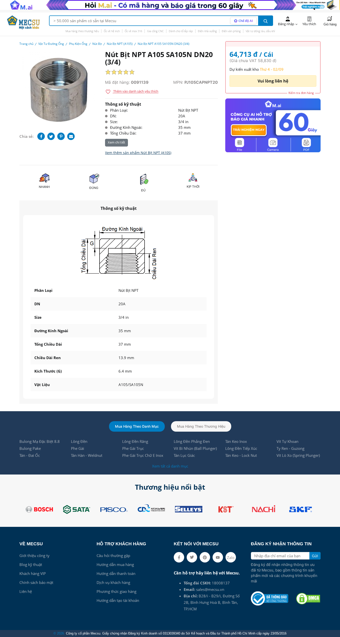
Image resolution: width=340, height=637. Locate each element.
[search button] (265, 20)
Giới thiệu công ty (34, 555)
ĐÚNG (93, 188)
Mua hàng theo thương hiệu (82, 31)
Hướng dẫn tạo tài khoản (118, 600)
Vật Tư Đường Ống (51, 44)
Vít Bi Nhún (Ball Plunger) (195, 448)
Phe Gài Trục (133, 448)
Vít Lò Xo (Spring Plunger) (298, 455)
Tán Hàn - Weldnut (86, 455)
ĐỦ (143, 190)
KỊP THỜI (193, 186)
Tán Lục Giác (184, 455)
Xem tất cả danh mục (170, 466)
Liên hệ (25, 591)
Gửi (315, 555)
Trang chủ (26, 44)
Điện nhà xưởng (207, 31)
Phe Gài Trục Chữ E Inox (142, 455)
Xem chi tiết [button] (116, 142)
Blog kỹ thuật (30, 564)
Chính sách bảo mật (36, 582)
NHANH (44, 187)
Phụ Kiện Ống (78, 44)
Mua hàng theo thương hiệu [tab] (201, 426)
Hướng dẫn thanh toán (116, 573)
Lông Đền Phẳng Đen (192, 441)
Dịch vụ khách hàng (113, 582)
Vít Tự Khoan (287, 441)
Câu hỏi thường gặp (113, 555)
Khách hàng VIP (32, 573)
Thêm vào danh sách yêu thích (135, 91)
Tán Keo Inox (236, 441)
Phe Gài (77, 448)
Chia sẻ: (26, 136)
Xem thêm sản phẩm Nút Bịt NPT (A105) (138, 152)
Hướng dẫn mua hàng (115, 564)
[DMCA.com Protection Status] (308, 598)
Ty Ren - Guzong (290, 448)
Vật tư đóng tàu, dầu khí (260, 31)
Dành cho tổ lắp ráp (181, 31)
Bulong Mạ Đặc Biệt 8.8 (39, 441)
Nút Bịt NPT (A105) (120, 44)
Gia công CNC (155, 31)
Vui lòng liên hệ (273, 81)
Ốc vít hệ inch (112, 31)
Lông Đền (79, 441)
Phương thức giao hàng (116, 591)
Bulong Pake (30, 448)
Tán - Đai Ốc (29, 455)
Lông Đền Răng (135, 441)
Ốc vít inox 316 (133, 31)
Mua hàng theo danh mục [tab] (137, 426)
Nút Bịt (97, 44)
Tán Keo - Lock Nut (241, 455)
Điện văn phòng (231, 31)
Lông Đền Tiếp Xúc (241, 448)
